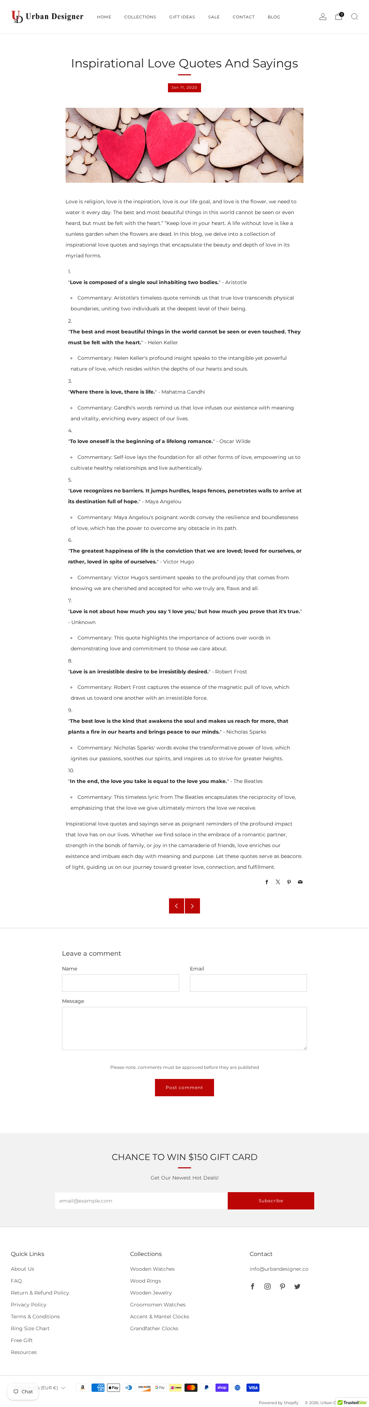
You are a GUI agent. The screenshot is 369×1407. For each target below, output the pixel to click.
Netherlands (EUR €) (35, 1387)
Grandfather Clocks (154, 1328)
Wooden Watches (152, 1269)
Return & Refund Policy (40, 1293)
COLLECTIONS (140, 16)
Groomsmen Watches (158, 1305)
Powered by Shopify (278, 1402)
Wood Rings (145, 1281)
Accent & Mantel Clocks (159, 1316)
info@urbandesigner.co (279, 1269)
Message (73, 1001)
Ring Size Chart (30, 1328)
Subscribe (271, 1200)
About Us (22, 1269)
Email (197, 969)
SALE (214, 16)
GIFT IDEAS (182, 16)
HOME (104, 16)
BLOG (274, 16)
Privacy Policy (28, 1305)
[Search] (354, 16)
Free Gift (22, 1340)
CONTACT (244, 16)
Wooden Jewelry (151, 1293)
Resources (24, 1352)
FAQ (16, 1281)
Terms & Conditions (35, 1316)
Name (69, 969)
